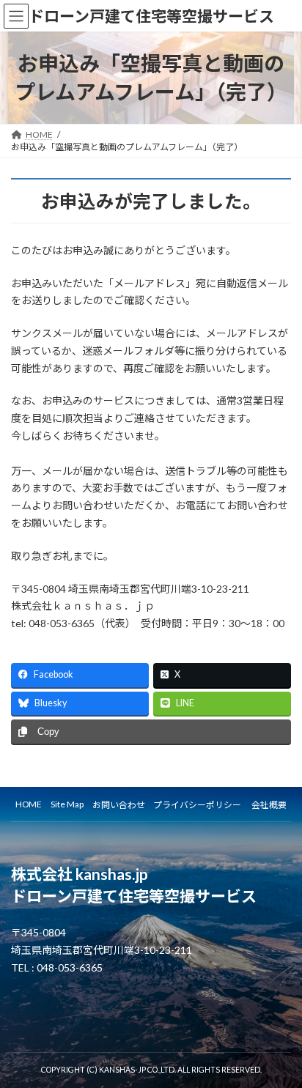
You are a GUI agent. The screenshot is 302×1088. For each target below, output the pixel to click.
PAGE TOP (280, 1039)
